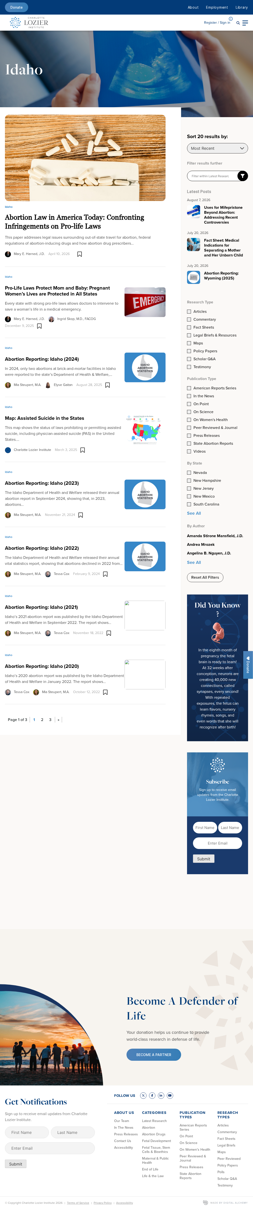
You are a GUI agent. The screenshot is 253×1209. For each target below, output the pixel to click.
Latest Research (154, 1121)
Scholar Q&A (204, 359)
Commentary (204, 319)
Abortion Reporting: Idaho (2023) (42, 483)
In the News (203, 396)
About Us (124, 1112)
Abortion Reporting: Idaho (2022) (42, 548)
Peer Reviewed (229, 1158)
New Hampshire (207, 481)
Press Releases (206, 436)
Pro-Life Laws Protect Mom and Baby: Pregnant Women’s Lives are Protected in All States (57, 290)
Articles (200, 312)
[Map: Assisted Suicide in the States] (145, 429)
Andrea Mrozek (201, 544)
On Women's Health (210, 420)
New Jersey (203, 488)
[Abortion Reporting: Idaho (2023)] (145, 494)
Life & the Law (153, 1176)
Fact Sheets (203, 327)
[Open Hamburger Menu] (245, 22)
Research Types (227, 1115)
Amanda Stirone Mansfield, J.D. (215, 535)
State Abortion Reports (213, 443)
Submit (203, 858)
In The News (123, 1127)
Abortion (148, 1127)
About (193, 7)
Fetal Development (156, 1141)
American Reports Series (214, 388)
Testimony (202, 367)
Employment (217, 7)
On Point (201, 404)
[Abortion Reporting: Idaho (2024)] (145, 367)
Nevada (200, 473)
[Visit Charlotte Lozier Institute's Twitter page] (143, 1095)
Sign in (217, 22)
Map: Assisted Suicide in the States (44, 418)
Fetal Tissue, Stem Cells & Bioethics (156, 1149)
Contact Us (122, 1141)
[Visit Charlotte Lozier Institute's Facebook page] (152, 1095)
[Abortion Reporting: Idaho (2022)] (145, 556)
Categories (154, 1112)
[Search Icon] (238, 22)
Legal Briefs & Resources (214, 335)
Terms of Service (78, 1203)
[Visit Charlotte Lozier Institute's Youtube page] (170, 1095)
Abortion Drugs (154, 1134)
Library (242, 7)
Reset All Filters (205, 577)
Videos (199, 451)
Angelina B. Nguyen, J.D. (209, 553)
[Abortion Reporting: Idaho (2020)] (145, 674)
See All (194, 513)
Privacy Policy (103, 1203)
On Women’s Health (195, 1149)
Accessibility (123, 1147)
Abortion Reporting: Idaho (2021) (41, 607)
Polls (221, 1172)
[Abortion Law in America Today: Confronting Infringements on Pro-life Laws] (85, 158)
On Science (203, 412)
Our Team (121, 1121)
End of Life (150, 1169)
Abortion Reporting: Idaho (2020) (42, 666)
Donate (16, 7)
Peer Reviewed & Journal (215, 428)
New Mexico (204, 496)
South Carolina (206, 504)
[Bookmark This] (79, 254)
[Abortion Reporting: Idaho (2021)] (145, 615)
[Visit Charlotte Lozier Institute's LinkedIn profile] (161, 1095)
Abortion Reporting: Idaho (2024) (42, 359)
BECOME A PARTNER (153, 1055)
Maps (198, 343)
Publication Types (192, 1115)
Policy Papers (205, 351)
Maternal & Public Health (155, 1160)
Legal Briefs (226, 1145)
